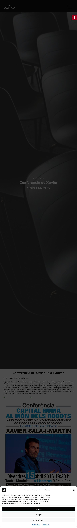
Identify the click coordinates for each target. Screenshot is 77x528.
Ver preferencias (38, 520)
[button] (74, 490)
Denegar (38, 515)
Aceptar (38, 509)
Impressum (45, 524)
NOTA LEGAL (36, 524)
